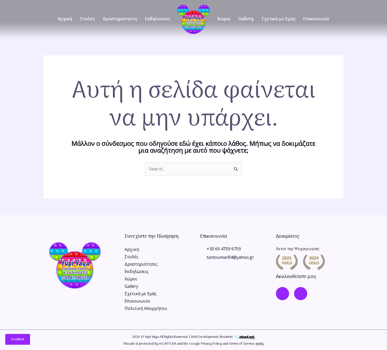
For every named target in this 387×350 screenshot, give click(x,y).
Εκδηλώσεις (157, 19)
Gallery (246, 19)
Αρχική (64, 19)
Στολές (87, 19)
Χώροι (223, 19)
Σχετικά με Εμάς (278, 19)
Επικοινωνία (316, 19)
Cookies (17, 339)
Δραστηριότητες (120, 19)
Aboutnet (226, 337)
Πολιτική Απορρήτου (146, 308)
